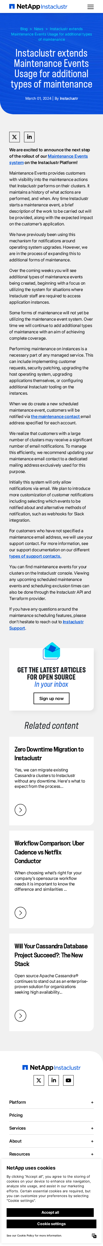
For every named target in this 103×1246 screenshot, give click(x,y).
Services (51, 1128)
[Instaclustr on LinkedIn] (53, 1080)
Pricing (16, 1115)
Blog (23, 28)
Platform (51, 1102)
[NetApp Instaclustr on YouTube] (68, 1080)
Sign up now (51, 698)
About (51, 1141)
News (38, 28)
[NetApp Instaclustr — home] (38, 6)
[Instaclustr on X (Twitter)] (39, 1080)
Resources (51, 1154)
